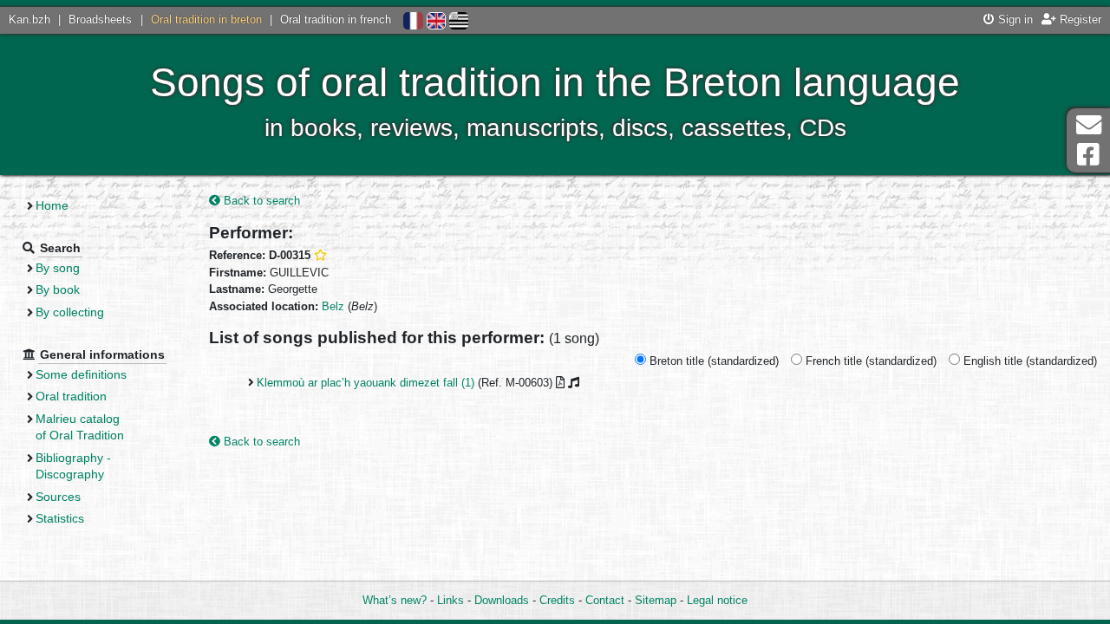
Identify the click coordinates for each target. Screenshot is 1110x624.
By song (58, 268)
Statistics (60, 518)
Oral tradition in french (335, 19)
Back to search (260, 200)
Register (1078, 19)
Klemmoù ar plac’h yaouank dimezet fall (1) (365, 382)
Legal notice (717, 600)
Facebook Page (1088, 154)
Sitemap (655, 600)
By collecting (70, 312)
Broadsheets (100, 19)
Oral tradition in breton (206, 19)
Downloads (501, 600)
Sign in (1014, 19)
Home (52, 205)
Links (450, 600)
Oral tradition (71, 396)
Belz (333, 306)
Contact (604, 600)
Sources (58, 497)
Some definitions (81, 374)
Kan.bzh (29, 19)
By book (58, 289)
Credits (557, 600)
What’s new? (394, 600)
